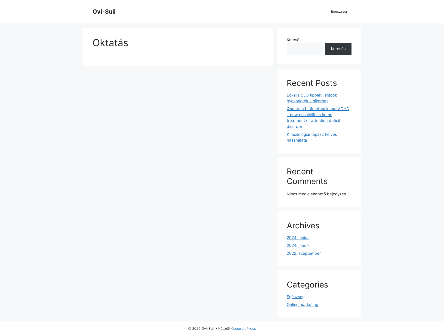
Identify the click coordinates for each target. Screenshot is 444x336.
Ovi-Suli (104, 11)
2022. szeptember (304, 253)
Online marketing (302, 304)
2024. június (298, 237)
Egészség (339, 11)
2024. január (298, 245)
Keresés (294, 39)
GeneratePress (243, 328)
